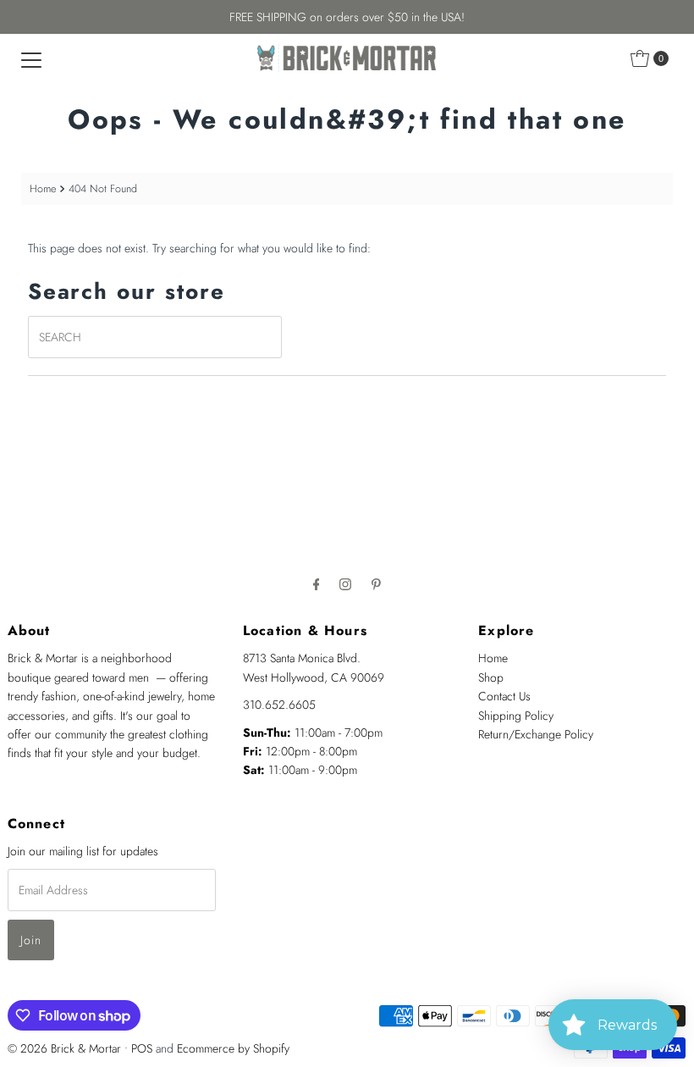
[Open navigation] (31, 58)
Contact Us (504, 696)
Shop (491, 677)
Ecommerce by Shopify (233, 1048)
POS (141, 1048)
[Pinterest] (376, 583)
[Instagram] (345, 583)
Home (43, 188)
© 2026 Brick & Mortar (64, 1048)
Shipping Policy (516, 715)
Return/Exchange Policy (535, 734)
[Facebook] (316, 583)
